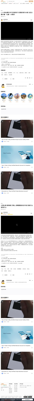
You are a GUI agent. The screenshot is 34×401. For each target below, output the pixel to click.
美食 (11, 65)
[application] (17, 31)
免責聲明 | (6, 397)
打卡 (6, 65)
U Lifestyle (3, 396)
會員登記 (26, 1)
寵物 (15, 65)
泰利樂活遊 (5, 19)
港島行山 (5, 74)
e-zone (20, 396)
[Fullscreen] (30, 232)
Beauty (12, 396)
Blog (17, 396)
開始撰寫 (30, 1)
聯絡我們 (20, 397)
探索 (21, 3)
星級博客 (27, 3)
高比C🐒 (3, 100)
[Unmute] (29, 232)
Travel (7, 396)
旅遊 (8, 65)
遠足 (29, 72)
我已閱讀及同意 (27, 399)
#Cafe (30, 385)
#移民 (26, 387)
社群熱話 (10, 3)
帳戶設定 (15, 387)
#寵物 (21, 385)
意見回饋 (10, 391)
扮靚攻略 (18, 65)
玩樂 (1, 10)
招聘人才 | (17, 397)
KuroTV (30, 100)
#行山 (23, 385)
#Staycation (22, 387)
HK (9, 396)
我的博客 (15, 391)
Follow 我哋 (20, 263)
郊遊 (2, 74)
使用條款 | (10, 397)
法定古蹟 (10, 74)
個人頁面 (15, 385)
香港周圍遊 (10, 72)
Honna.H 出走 (23, 100)
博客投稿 (10, 392)
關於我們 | (3, 397)
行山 (17, 72)
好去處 (6, 72)
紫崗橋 (5, 270)
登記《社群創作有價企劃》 (12, 62)
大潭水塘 (24, 268)
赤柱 (2, 270)
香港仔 (26, 72)
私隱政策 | (13, 397)
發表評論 (3, 109)
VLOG (10, 387)
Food (15, 396)
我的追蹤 (15, 389)
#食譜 (28, 385)
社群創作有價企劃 (4, 3)
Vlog (2, 72)
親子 (13, 65)
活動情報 (22, 65)
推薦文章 (23, 3)
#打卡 (25, 385)
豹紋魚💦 (10, 100)
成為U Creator (16, 3)
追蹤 (31, 19)
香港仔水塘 (21, 72)
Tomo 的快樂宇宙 (17, 100)
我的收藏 (15, 388)
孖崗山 (28, 268)
